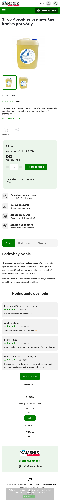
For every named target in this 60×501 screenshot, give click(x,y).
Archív (30, 417)
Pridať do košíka (36, 167)
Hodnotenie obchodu (30, 293)
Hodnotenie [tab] (24, 243)
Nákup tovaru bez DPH (30, 403)
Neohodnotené (21, 102)
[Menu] (4, 10)
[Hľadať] (55, 3)
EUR (40, 3)
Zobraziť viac (30, 376)
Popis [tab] (8, 243)
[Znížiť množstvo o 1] (7, 167)
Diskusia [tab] (42, 243)
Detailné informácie (11, 118)
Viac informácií (38, 492)
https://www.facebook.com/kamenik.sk (29, 436)
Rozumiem (29, 497)
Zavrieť (48, 139)
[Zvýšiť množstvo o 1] (20, 167)
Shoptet (26, 487)
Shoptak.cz (41, 487)
